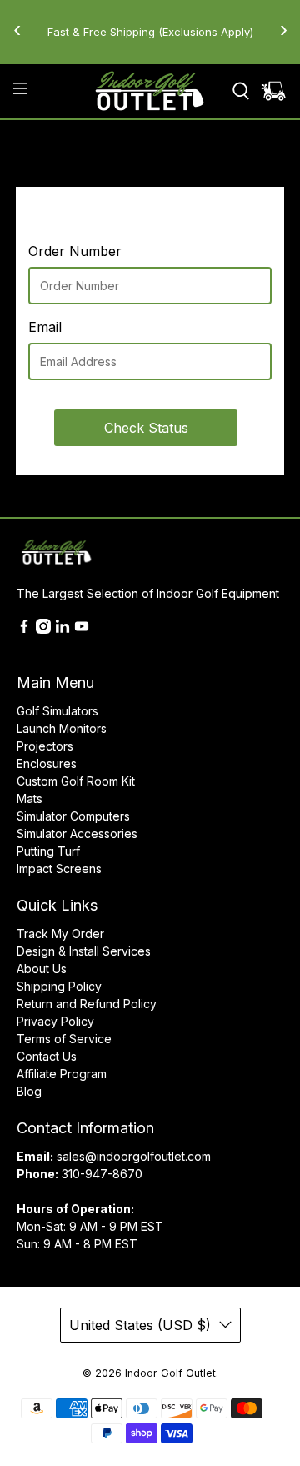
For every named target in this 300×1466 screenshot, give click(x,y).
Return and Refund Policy (87, 1004)
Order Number (75, 251)
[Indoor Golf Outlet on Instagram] (43, 629)
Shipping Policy (59, 986)
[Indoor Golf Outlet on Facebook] (24, 629)
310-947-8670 (102, 1174)
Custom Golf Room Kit (76, 781)
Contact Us (47, 1056)
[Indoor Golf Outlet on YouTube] (81, 629)
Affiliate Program (62, 1074)
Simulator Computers (73, 816)
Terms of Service (64, 1039)
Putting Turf (48, 851)
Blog (29, 1091)
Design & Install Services (84, 951)
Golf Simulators (57, 711)
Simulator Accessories (77, 833)
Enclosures (47, 763)
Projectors (45, 746)
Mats (29, 798)
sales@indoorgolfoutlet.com (134, 1156)
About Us (42, 968)
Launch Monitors (62, 728)
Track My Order (60, 933)
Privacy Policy (55, 1021)
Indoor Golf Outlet (170, 1373)
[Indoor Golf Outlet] (150, 91)
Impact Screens (59, 868)
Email (45, 327)
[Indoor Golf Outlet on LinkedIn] (62, 629)
